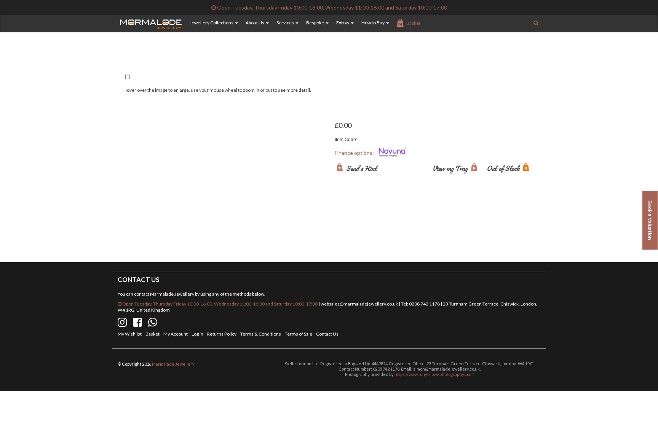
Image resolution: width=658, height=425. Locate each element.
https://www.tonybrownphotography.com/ (434, 374)
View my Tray (450, 168)
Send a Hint (361, 168)
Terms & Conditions (260, 334)
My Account (175, 334)
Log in (197, 334)
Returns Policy (221, 334)
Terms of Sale (298, 334)
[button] (210, 23)
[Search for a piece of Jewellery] (535, 22)
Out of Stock (504, 168)
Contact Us (327, 334)
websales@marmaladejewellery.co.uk (359, 304)
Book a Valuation (650, 220)
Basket (413, 23)
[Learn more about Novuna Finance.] (392, 153)
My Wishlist (130, 334)
